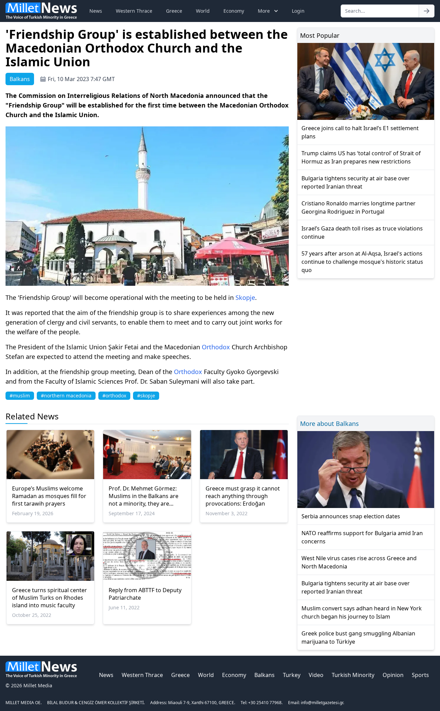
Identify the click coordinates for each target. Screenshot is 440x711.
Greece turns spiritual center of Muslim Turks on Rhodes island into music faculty (49, 597)
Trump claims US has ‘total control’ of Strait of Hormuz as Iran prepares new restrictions (361, 157)
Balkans (264, 675)
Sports (420, 675)
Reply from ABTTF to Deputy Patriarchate (145, 593)
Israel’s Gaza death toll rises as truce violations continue (362, 232)
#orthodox (114, 395)
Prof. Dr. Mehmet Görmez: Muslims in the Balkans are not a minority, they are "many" (143, 496)
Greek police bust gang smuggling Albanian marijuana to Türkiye (358, 637)
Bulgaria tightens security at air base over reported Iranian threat (355, 182)
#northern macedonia (66, 395)
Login (298, 11)
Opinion (393, 675)
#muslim (20, 395)
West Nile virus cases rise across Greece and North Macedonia (359, 562)
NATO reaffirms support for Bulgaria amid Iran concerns (362, 537)
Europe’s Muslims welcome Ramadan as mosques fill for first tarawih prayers (49, 496)
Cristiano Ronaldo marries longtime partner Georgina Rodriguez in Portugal (358, 207)
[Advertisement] (365, 346)
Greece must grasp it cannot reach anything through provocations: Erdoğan (243, 496)
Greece (174, 11)
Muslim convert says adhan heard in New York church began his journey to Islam (361, 612)
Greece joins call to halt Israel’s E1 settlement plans (360, 132)
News (95, 11)
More (264, 11)
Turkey (291, 675)
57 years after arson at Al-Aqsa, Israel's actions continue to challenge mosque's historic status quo (362, 262)
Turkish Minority (353, 675)
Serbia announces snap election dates (350, 516)
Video (316, 675)
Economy (233, 11)
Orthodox (216, 347)
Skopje (245, 297)
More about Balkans (329, 423)
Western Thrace (134, 11)
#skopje (146, 395)
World (203, 11)
